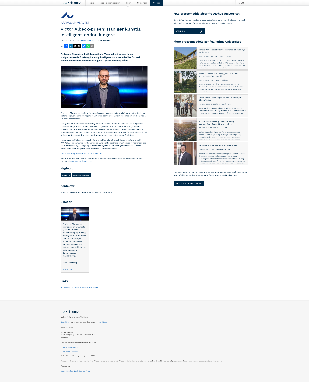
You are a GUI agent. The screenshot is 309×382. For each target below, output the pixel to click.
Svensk (82, 371)
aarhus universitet (81, 175)
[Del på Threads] (79, 46)
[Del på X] (75, 46)
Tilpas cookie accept (69, 352)
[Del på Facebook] (66, 46)
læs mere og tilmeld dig (80, 161)
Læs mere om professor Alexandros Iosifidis (81, 153)
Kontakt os (65, 322)
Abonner (180, 31)
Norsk (76, 371)
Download (67, 269)
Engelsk (69, 371)
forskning (66, 175)
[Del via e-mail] (92, 46)
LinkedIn (64, 347)
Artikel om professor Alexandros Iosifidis (79, 287)
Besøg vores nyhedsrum (189, 183)
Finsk (88, 371)
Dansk (63, 371)
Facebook (72, 347)
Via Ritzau (103, 322)
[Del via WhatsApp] (88, 46)
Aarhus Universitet (88, 40)
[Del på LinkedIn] (71, 46)
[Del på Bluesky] (84, 46)
